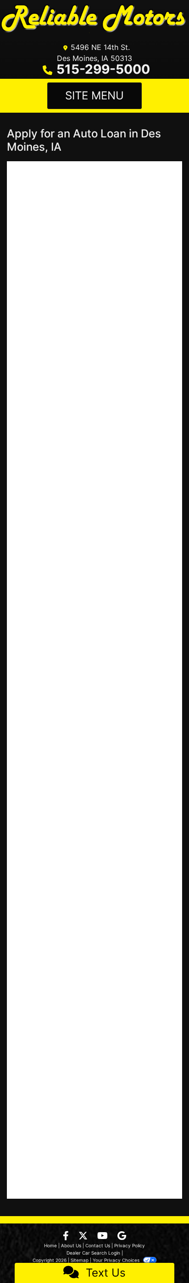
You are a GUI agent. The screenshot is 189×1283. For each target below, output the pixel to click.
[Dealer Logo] (94, 19)
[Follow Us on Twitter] (84, 1236)
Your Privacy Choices (117, 1260)
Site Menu (94, 95)
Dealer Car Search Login (93, 1253)
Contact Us (97, 1245)
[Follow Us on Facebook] (67, 1236)
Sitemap (80, 1260)
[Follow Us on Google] (122, 1236)
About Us (71, 1245)
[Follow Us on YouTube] (104, 1236)
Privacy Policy (129, 1245)
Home (50, 1245)
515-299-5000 (103, 69)
